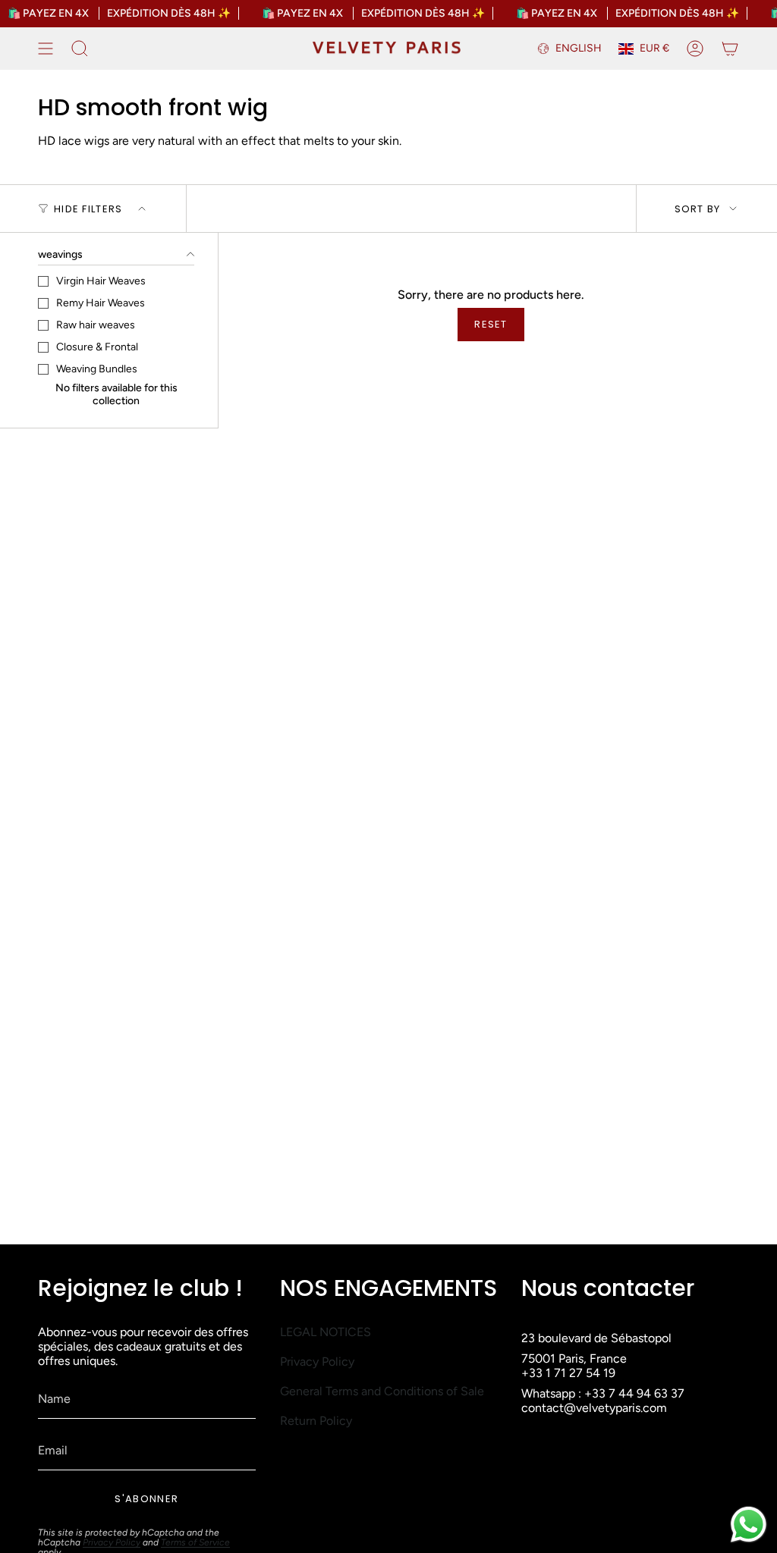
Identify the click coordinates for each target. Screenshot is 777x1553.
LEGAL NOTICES (325, 1332)
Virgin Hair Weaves (101, 281)
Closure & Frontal (97, 346)
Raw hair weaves (95, 324)
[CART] (730, 48)
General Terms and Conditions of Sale (382, 1391)
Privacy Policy (111, 1542)
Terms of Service (195, 1542)
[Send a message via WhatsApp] (748, 1524)
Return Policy (316, 1420)
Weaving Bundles (96, 368)
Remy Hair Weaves (100, 302)
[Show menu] (45, 48)
